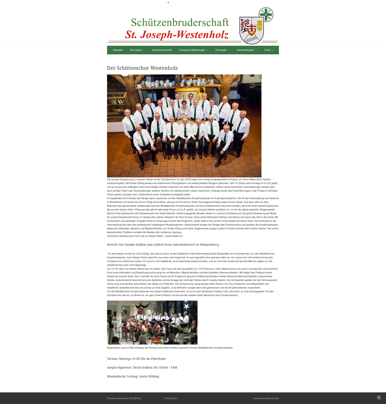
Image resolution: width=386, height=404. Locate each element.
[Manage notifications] (379, 397)
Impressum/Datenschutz (266, 398)
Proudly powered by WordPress (124, 398)
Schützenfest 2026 (162, 50)
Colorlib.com (171, 398)
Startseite (118, 50)
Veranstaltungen (245, 50)
